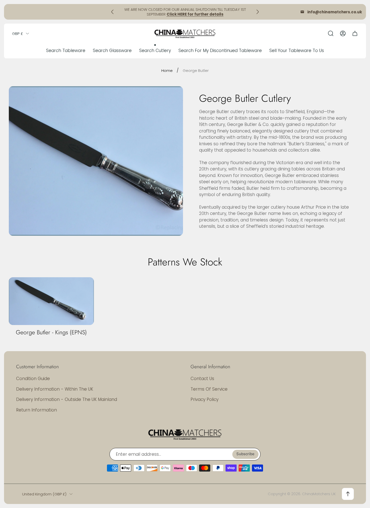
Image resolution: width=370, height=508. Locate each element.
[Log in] (342, 33)
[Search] (330, 33)
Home (167, 70)
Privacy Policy (204, 399)
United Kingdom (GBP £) (44, 494)
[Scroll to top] (348, 494)
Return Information (36, 410)
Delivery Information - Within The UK (54, 389)
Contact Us (202, 379)
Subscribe (245, 454)
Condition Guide (33, 379)
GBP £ (17, 33)
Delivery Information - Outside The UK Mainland (66, 399)
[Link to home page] (185, 434)
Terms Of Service (209, 389)
